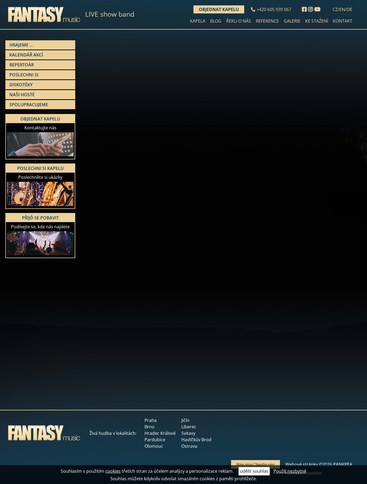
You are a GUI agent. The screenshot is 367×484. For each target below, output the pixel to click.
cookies (113, 471)
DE (349, 9)
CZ (335, 9)
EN (342, 9)
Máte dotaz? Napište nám (255, 464)
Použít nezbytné (290, 471)
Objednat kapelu (219, 9)
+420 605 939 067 (274, 9)
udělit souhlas (254, 471)
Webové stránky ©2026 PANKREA (318, 464)
